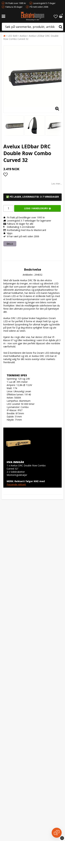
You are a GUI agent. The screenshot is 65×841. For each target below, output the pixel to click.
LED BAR (13, 35)
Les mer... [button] (56, 183)
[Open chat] (57, 833)
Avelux (23, 35)
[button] (56, 16)
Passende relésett (16, 484)
